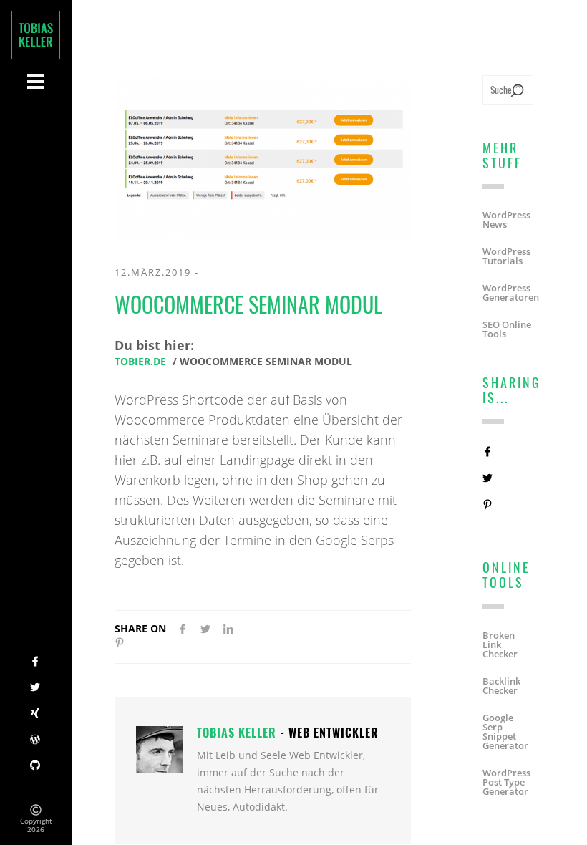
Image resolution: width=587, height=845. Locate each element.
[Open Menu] (35, 81)
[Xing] (36, 714)
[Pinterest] (120, 644)
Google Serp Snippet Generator (505, 731)
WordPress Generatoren (510, 293)
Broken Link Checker (500, 645)
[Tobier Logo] (35, 35)
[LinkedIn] (228, 630)
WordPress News (506, 220)
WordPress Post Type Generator (506, 782)
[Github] (36, 766)
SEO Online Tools (506, 329)
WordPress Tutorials (506, 256)
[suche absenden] (517, 91)
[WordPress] (36, 740)
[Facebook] (36, 662)
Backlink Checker (501, 686)
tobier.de (140, 361)
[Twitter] (36, 688)
